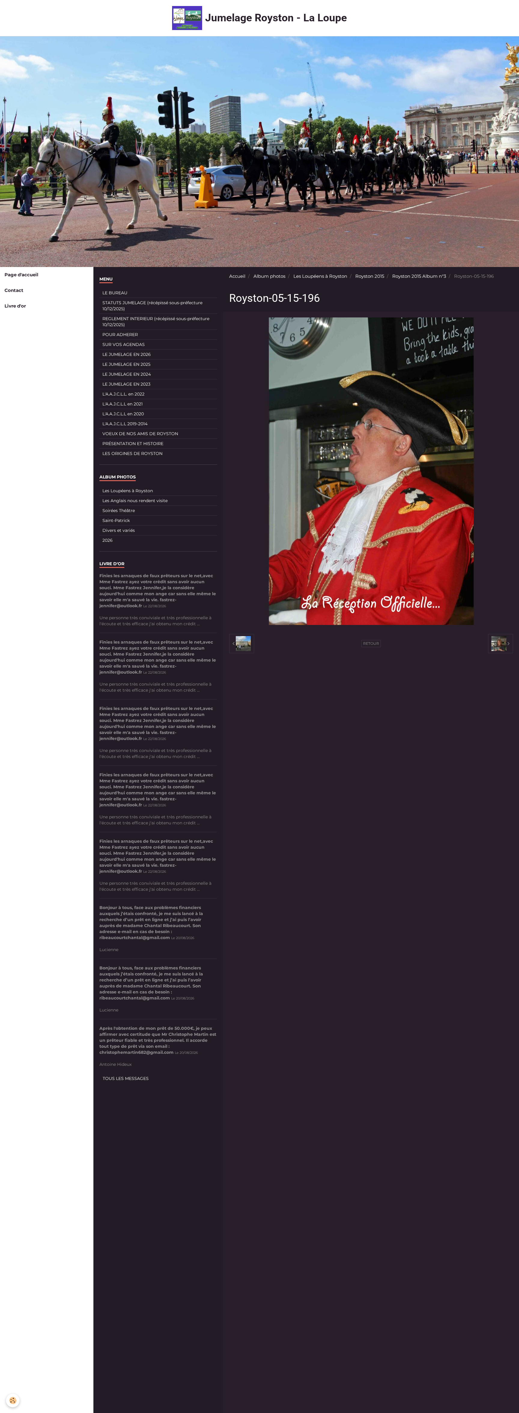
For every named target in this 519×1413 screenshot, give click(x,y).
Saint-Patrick (116, 520)
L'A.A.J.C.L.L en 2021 (122, 404)
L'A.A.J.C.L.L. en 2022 (123, 394)
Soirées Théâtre (118, 510)
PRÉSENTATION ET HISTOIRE (132, 443)
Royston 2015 (369, 276)
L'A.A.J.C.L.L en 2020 (123, 414)
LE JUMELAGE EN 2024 (126, 374)
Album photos (269, 276)
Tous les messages (126, 1078)
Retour (371, 643)
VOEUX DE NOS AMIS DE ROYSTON (140, 433)
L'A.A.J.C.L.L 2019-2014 (124, 423)
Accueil (237, 276)
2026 (107, 540)
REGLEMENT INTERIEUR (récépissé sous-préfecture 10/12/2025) (155, 321)
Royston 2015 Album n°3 (419, 276)
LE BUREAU (114, 293)
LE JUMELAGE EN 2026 (126, 354)
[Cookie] (13, 1400)
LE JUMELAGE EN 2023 (126, 384)
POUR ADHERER (120, 334)
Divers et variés (118, 530)
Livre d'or (15, 306)
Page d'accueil (21, 274)
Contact (14, 290)
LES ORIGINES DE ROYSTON (132, 453)
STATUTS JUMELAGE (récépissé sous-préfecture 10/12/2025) (152, 305)
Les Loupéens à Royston (320, 276)
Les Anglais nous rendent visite (135, 500)
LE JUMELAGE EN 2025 (126, 364)
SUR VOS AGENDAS (123, 344)
